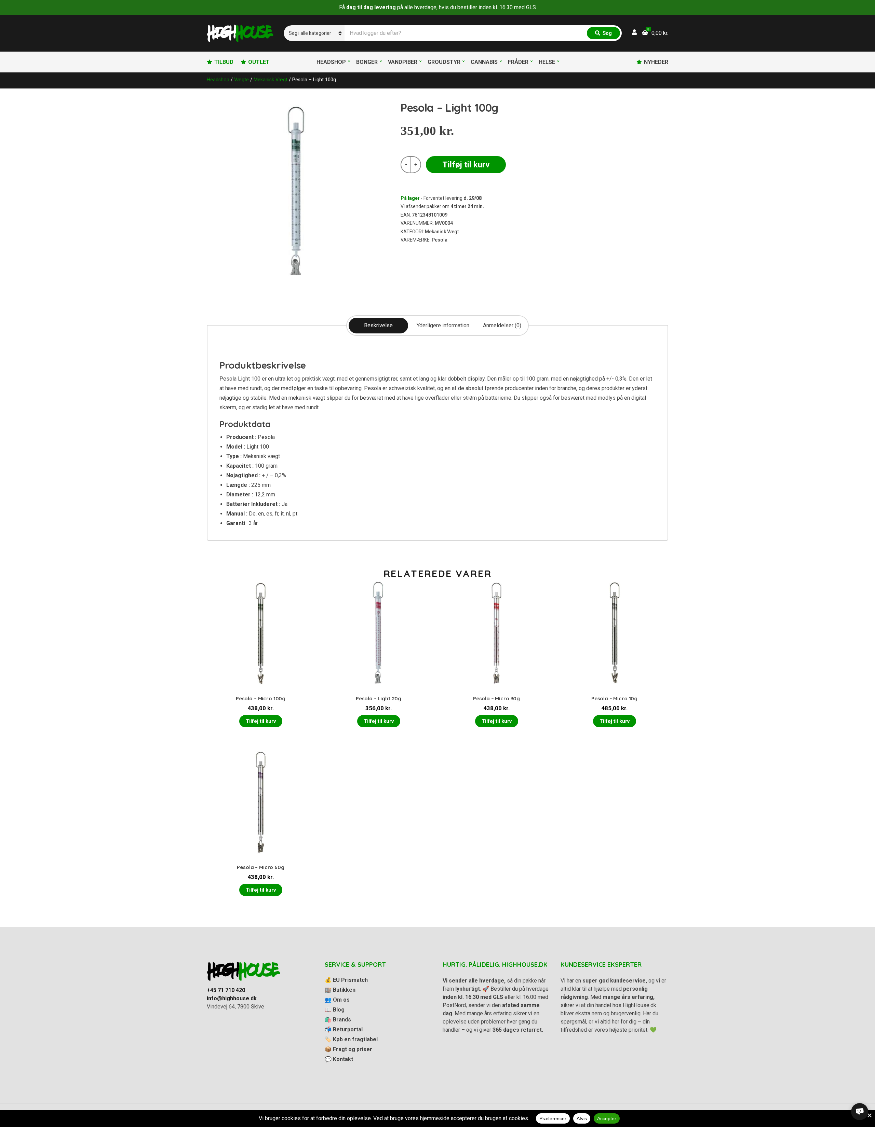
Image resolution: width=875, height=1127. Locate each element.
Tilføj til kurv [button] (261, 721)
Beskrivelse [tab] (378, 325)
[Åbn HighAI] (859, 1111)
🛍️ (338, 1019)
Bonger (367, 62)
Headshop (331, 62)
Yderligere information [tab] (443, 325)
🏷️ (351, 1039)
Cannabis (484, 62)
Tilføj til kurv (466, 164)
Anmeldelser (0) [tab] (502, 325)
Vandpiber (402, 62)
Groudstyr (444, 62)
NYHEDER (656, 62)
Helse (547, 62)
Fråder (518, 62)
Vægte (241, 79)
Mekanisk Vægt (270, 79)
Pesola (439, 240)
